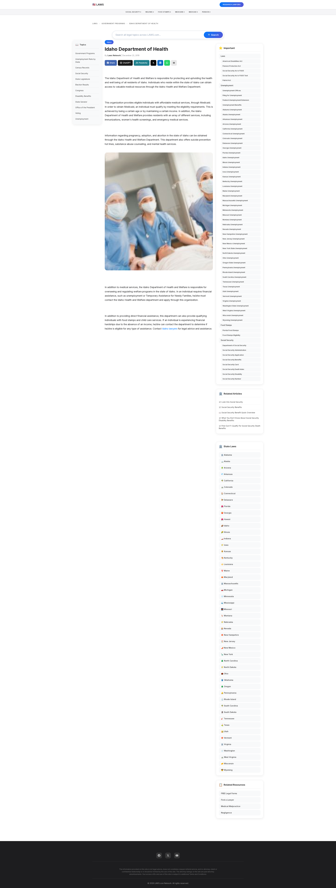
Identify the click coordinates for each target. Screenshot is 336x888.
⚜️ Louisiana (227, 564)
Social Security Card (231, 365)
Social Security (81, 73)
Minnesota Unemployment (233, 210)
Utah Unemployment (230, 291)
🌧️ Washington (228, 751)
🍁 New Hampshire (230, 635)
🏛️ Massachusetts (229, 583)
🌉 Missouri (226, 609)
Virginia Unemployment (232, 301)
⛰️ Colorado (227, 487)
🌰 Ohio (224, 673)
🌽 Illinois (225, 532)
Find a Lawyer (227, 800)
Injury (109, 42)
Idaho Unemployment (231, 158)
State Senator (81, 102)
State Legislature (82, 79)
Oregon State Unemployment (234, 263)
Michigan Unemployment (232, 205)
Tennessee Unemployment (233, 282)
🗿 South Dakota (228, 712)
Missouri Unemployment (232, 215)
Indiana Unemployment (231, 167)
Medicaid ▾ (193, 12)
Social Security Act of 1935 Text (235, 76)
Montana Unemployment (232, 220)
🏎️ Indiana (226, 538)
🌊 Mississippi (227, 603)
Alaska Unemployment (231, 115)
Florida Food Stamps (231, 330)
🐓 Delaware (227, 500)
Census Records (82, 67)
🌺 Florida (225, 506)
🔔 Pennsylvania (228, 693)
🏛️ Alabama (226, 455)
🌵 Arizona (226, 468)
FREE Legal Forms (229, 793)
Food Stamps (226, 325)
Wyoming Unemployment (232, 320)
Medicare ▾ (180, 12)
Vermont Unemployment (232, 296)
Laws (223, 56)
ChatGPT (127, 63)
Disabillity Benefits (83, 96)
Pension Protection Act (232, 66)
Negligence (226, 813)
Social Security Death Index (233, 369)
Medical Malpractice (230, 806)
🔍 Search (213, 35)
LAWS (94, 23)
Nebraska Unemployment (233, 225)
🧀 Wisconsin (227, 763)
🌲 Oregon (226, 686)
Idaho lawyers (169, 328)
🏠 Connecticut (228, 493)
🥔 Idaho (225, 526)
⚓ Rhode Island (228, 699)
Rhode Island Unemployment (234, 272)
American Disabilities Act (232, 61)
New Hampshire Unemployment (235, 234)
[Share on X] (153, 63)
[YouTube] (177, 855)
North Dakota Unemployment (234, 253)
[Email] (174, 63)
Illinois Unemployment (231, 162)
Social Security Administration (234, 350)
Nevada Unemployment (232, 229)
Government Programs (85, 53)
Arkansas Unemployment (232, 119)
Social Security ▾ (133, 12)
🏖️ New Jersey (228, 641)
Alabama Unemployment (232, 110)
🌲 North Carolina (229, 661)
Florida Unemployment (231, 153)
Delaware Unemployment (233, 143)
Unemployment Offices (232, 91)
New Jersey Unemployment (234, 239)
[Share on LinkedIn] (160, 63)
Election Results (82, 85)
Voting (78, 113)
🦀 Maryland (227, 577)
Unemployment (81, 119)
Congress (79, 90)
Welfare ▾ (149, 12)
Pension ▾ (206, 12)
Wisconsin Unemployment (233, 315)
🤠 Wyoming (226, 770)
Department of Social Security (234, 345)
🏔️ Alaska (225, 461)
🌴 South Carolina (229, 706)
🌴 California (227, 480)
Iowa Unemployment (231, 172)
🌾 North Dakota (228, 667)
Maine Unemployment (231, 191)
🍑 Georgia (226, 513)
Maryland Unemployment (232, 196)
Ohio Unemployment (231, 258)
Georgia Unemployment (232, 148)
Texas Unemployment (231, 287)
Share (112, 63)
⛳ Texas (225, 725)
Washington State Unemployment (236, 306)
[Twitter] (168, 855)
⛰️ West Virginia (228, 757)
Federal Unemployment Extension (236, 100)
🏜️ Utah (224, 731)
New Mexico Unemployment (234, 244)
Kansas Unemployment (232, 177)
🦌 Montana (226, 616)
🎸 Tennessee (227, 718)
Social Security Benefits (232, 360)
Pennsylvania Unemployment (234, 268)
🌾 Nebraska (227, 622)
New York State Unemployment (235, 248)
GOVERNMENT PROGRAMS (113, 23)
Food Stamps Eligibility (231, 335)
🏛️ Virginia (226, 744)
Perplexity (143, 63)
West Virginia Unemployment (234, 311)
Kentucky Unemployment (232, 181)
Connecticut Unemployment (234, 134)
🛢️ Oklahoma (227, 680)
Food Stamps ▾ (164, 12)
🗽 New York (227, 654)
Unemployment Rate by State (85, 60)
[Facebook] (159, 855)
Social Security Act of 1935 (233, 71)
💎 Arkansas (227, 474)
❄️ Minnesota (227, 596)
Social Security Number (232, 379)
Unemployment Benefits (232, 105)
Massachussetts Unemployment (235, 201)
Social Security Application (233, 355)
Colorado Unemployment (232, 138)
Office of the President (85, 107)
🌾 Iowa (224, 545)
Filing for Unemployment (232, 95)
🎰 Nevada (226, 628)
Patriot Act (227, 80)
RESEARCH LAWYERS (231, 5)
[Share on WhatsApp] (167, 63)
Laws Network (114, 55)
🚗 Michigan (227, 590)
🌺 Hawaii (225, 519)
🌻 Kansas (226, 551)
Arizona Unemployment (232, 124)
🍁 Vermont (226, 738)
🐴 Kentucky (227, 558)
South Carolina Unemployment (234, 277)
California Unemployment (232, 129)
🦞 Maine (225, 571)
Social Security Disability (232, 374)
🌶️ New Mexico (228, 648)
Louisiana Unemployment (232, 186)
